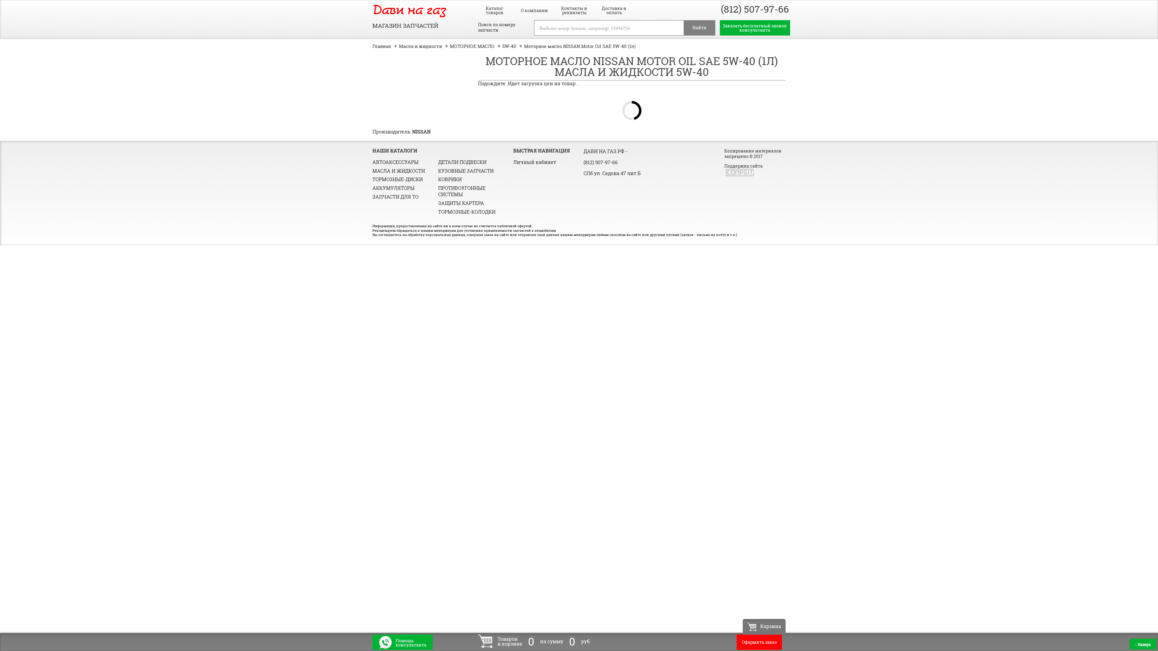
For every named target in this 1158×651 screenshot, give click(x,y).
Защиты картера (461, 203)
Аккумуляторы (393, 188)
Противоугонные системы (462, 191)
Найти (699, 27)
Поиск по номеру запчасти (496, 27)
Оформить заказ (759, 642)
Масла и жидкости (398, 171)
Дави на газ (409, 11)
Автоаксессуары (395, 162)
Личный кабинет (534, 162)
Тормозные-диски (397, 179)
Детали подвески (462, 162)
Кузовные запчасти (466, 171)
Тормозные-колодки (466, 212)
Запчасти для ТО (395, 196)
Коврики (450, 179)
